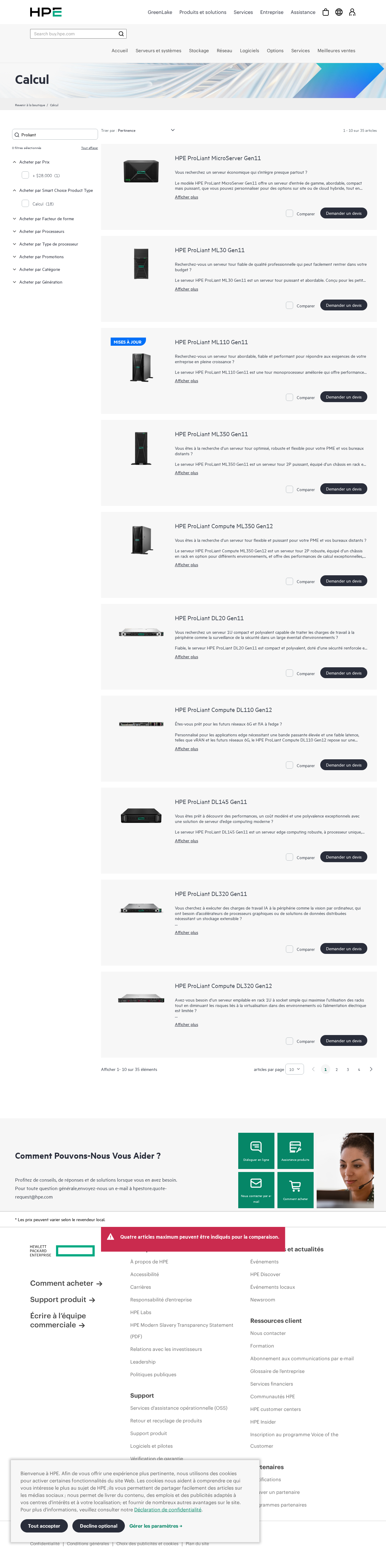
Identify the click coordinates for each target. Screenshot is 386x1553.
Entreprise (271, 12)
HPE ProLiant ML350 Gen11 (211, 433)
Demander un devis (344, 213)
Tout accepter (44, 1526)
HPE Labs (140, 1312)
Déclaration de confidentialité (167, 1510)
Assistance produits (295, 1159)
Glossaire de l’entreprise (277, 1371)
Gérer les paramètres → (155, 1526)
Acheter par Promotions (41, 256)
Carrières (140, 1287)
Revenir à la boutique (30, 104)
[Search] (121, 34)
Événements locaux (272, 1287)
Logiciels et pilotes (151, 1446)
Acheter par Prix (34, 161)
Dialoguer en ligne (256, 1159)
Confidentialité (45, 1543)
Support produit (58, 1299)
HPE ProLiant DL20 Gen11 (209, 617)
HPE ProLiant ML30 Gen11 (210, 249)
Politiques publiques (153, 1374)
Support (142, 1395)
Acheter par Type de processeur (48, 243)
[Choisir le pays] (339, 12)
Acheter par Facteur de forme (46, 218)
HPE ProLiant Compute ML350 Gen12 (224, 525)
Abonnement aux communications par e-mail (302, 1358)
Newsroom (262, 1300)
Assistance (303, 12)
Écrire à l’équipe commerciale (58, 1320)
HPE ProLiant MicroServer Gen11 (218, 157)
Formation (262, 1346)
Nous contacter (268, 1333)
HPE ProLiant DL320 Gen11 (211, 893)
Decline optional (98, 1526)
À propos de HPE (149, 1262)
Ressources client (276, 1320)
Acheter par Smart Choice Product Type (56, 190)
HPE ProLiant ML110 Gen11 (211, 341)
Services (243, 12)
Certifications (265, 1479)
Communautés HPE (272, 1396)
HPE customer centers (275, 1409)
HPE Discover (265, 1274)
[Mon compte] (352, 12)
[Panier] (325, 12)
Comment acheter (295, 1198)
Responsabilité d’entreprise (161, 1300)
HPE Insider (263, 1422)
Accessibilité (144, 1274)
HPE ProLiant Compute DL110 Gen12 (223, 709)
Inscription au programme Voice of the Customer (294, 1440)
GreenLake (160, 12)
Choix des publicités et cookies (147, 1543)
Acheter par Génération (40, 281)
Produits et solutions (202, 12)
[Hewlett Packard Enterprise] (46, 12)
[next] (371, 1069)
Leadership (143, 1362)
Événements (264, 1262)
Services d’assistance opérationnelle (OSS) (178, 1408)
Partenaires (267, 1467)
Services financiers (271, 1384)
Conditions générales (88, 1543)
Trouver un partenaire (275, 1492)
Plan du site (197, 1543)
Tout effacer (89, 147)
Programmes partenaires (278, 1505)
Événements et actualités (287, 1249)
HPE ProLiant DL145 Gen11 (211, 801)
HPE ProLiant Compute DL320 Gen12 (223, 985)
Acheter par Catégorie (39, 269)
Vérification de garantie (156, 1459)
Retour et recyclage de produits (166, 1421)
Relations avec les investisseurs (166, 1349)
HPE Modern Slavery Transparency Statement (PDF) (181, 1330)
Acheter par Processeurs (41, 231)
